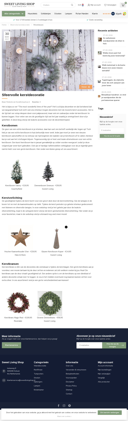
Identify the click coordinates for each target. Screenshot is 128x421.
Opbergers (38, 382)
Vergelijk (101, 378)
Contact (69, 394)
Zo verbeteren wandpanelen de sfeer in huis (113, 41)
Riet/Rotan (38, 370)
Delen (84, 87)
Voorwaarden (71, 378)
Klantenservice (11, 345)
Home (4, 25)
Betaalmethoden (72, 374)
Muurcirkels (32, 13)
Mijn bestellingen (104, 370)
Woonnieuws (38, 25)
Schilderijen (46, 13)
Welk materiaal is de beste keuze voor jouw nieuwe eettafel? (113, 68)
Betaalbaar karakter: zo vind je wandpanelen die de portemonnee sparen (114, 97)
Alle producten (104, 382)
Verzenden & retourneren (76, 370)
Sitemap (69, 390)
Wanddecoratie (40, 366)
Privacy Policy (71, 386)
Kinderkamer (39, 390)
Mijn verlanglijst (104, 374)
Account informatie (105, 366)
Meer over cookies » (64, 416)
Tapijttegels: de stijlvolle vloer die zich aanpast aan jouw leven (113, 83)
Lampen (68, 13)
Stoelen (57, 13)
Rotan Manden (82, 13)
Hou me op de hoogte (112, 136)
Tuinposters (38, 374)
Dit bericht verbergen (109, 412)
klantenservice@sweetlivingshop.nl (21, 380)
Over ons (69, 366)
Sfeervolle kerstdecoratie (20, 25)
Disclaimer (70, 382)
